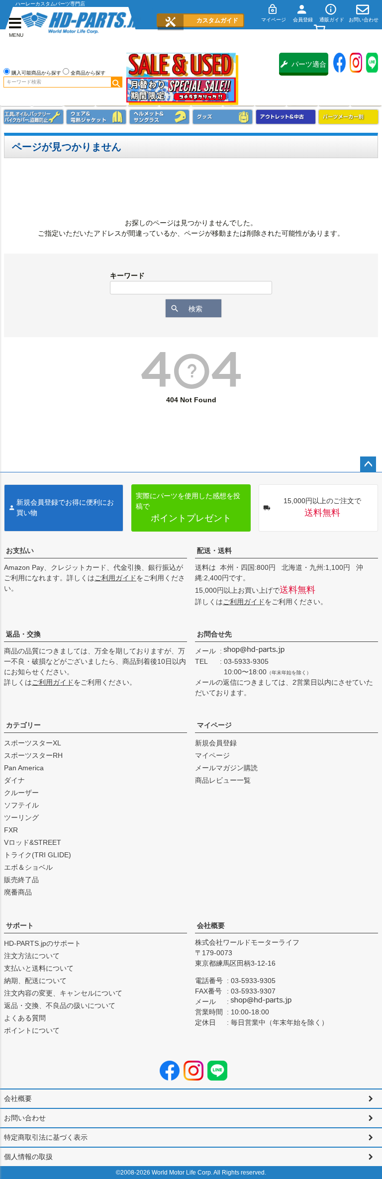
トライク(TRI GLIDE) (37, 855)
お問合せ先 (214, 634)
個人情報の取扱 (28, 1157)
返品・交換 (23, 634)
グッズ (222, 117)
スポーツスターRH (33, 755)
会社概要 (211, 925)
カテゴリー (23, 725)
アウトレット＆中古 (285, 117)
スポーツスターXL (32, 743)
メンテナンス (33, 117)
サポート (20, 925)
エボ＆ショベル (28, 867)
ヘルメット (159, 117)
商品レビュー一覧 (223, 780)
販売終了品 (21, 880)
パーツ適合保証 (308, 68)
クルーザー (21, 793)
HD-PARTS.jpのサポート (42, 943)
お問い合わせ (25, 1118)
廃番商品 (18, 892)
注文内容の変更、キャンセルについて (63, 993)
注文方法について (32, 956)
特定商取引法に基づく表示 (46, 1137)
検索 (116, 82)
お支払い (20, 550)
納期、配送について (35, 981)
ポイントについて (32, 1030)
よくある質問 (25, 1018)
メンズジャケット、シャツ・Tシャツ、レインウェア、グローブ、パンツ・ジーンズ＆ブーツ (96, 117)
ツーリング (21, 817)
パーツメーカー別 (348, 117)
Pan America (24, 768)
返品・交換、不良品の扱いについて (59, 1005)
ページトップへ (368, 464)
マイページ (214, 725)
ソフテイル (21, 805)
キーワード (127, 275)
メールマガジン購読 (226, 768)
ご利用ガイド (115, 578)
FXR (11, 830)
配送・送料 (214, 550)
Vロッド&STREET (32, 842)
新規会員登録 (216, 743)
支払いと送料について (39, 968)
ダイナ (14, 780)
